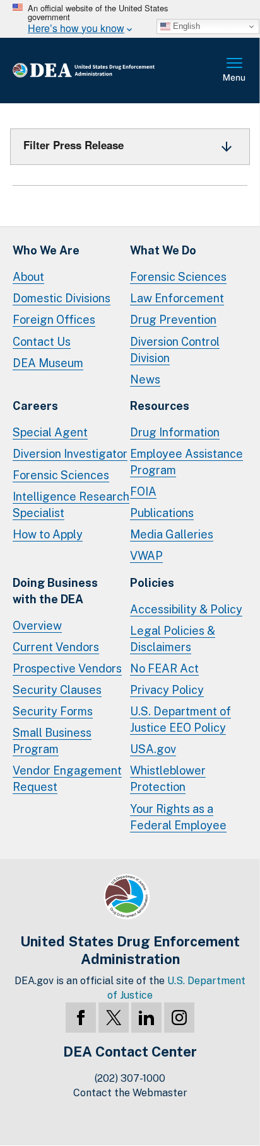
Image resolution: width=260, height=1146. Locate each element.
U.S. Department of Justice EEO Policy (180, 719)
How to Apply (48, 534)
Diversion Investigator (70, 453)
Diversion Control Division (175, 350)
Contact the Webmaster (130, 1093)
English (185, 26)
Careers (35, 405)
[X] (113, 1017)
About (28, 276)
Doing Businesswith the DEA (55, 591)
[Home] (104, 71)
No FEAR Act (164, 668)
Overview (37, 625)
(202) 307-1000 (130, 1078)
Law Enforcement (177, 298)
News (145, 379)
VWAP (146, 555)
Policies (152, 582)
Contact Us (42, 341)
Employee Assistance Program (186, 462)
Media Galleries (171, 534)
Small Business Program (52, 741)
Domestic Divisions (61, 298)
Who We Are (46, 250)
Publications (162, 512)
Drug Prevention (173, 319)
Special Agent (50, 432)
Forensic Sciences (178, 276)
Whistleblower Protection (168, 778)
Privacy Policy (167, 689)
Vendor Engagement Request (67, 778)
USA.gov (153, 749)
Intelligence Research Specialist (71, 504)
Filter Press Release (73, 144)
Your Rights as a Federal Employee (178, 817)
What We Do (163, 250)
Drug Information (175, 432)
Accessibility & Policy (186, 609)
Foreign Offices (54, 319)
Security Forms (53, 711)
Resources (159, 405)
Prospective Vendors (67, 668)
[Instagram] (179, 1017)
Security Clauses (57, 689)
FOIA (143, 491)
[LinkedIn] (146, 1017)
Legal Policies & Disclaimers (172, 639)
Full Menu (234, 70)
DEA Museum (48, 363)
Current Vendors (56, 647)
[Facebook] (81, 1017)
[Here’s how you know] (130, 19)
